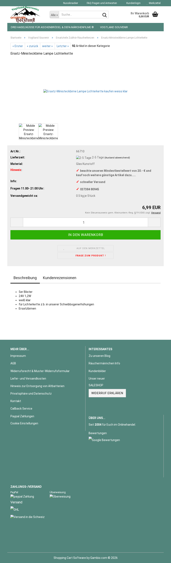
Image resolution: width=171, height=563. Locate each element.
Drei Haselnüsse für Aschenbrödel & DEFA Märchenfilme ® (52, 27)
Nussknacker (70, 3)
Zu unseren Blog (99, 355)
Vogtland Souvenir (114, 27)
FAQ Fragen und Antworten (101, 3)
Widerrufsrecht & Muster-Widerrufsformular (40, 371)
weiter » (47, 46)
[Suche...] (104, 15)
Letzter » (63, 46)
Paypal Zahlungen (22, 416)
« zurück (32, 46)
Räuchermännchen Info (104, 363)
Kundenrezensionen (59, 278)
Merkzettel (154, 3)
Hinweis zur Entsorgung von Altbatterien (37, 386)
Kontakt (15, 401)
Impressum (18, 355)
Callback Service (21, 408)
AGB (13, 363)
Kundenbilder (97, 371)
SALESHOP (96, 385)
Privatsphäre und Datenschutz (31, 393)
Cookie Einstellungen (24, 423)
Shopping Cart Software (70, 557)
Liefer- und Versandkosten (28, 378)
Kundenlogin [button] (133, 3)
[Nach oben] (159, 557)
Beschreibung (25, 278)
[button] (16, 222)
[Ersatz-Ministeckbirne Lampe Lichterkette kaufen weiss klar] (85, 91)
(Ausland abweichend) (117, 157)
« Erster (18, 46)
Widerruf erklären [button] (107, 393)
